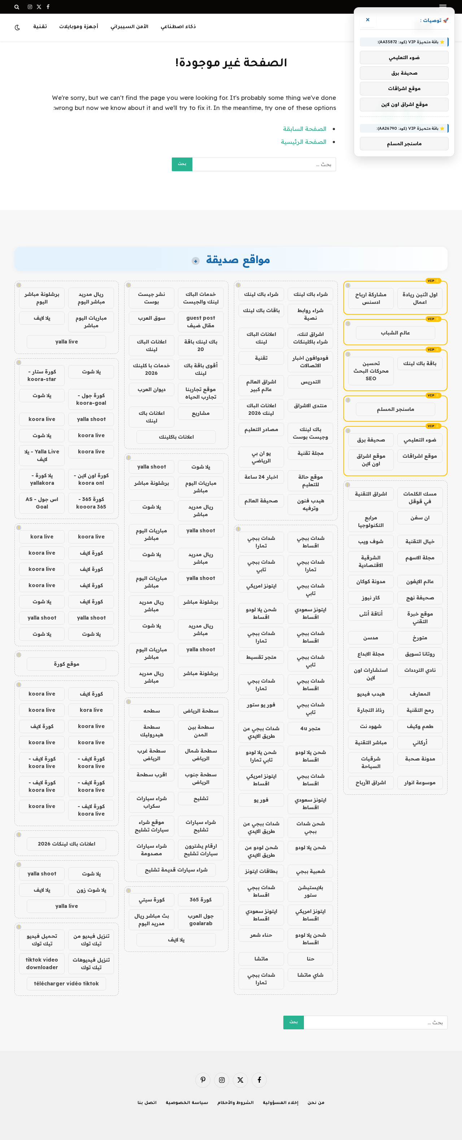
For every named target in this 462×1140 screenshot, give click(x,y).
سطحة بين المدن (201, 731)
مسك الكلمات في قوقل (420, 498)
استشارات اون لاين (371, 674)
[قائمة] (442, 7)
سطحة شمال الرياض (201, 755)
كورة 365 (201, 899)
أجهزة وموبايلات (78, 27)
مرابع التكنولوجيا (371, 521)
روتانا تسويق (420, 654)
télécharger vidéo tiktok (66, 983)
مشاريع (201, 413)
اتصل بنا (147, 1103)
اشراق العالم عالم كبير (261, 385)
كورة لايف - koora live (91, 762)
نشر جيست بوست (151, 298)
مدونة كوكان (370, 581)
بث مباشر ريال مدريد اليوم (151, 920)
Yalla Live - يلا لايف (42, 455)
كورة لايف (91, 553)
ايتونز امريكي (261, 585)
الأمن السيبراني (129, 27)
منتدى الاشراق (310, 405)
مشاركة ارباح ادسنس (371, 298)
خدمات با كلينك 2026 (151, 369)
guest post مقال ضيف (200, 322)
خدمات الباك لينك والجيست (201, 298)
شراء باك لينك (310, 294)
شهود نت (371, 726)
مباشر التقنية (371, 742)
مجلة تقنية (310, 453)
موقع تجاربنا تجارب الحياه (200, 393)
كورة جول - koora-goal (91, 399)
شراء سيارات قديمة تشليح (176, 869)
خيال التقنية (420, 541)
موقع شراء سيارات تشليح (152, 826)
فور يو (261, 800)
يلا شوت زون (91, 890)
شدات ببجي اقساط (310, 542)
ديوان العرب (152, 389)
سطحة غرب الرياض (151, 755)
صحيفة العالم (261, 500)
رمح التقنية (420, 710)
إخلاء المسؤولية (280, 1103)
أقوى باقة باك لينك (201, 369)
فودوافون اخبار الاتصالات (310, 362)
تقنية (40, 27)
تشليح (200, 798)
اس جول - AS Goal (42, 503)
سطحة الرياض (200, 710)
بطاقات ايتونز (261, 871)
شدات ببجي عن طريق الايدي (261, 732)
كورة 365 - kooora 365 (91, 503)
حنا (310, 958)
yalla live (66, 341)
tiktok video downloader (42, 964)
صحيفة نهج (420, 597)
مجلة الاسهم (420, 557)
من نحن (316, 1103)
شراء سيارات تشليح (201, 826)
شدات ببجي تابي (261, 566)
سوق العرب (151, 318)
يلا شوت (200, 466)
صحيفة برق (371, 439)
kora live (41, 536)
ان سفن (420, 517)
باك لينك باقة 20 (200, 345)
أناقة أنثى (371, 614)
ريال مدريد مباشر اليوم (91, 298)
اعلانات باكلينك (176, 437)
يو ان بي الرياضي (261, 457)
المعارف (420, 694)
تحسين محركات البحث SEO (371, 371)
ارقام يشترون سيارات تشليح (201, 850)
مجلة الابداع (370, 654)
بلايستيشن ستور (310, 891)
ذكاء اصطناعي (178, 27)
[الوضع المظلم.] (18, 27)
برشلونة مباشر (151, 483)
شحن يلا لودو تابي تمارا (261, 756)
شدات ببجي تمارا (261, 542)
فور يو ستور (261, 704)
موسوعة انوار (420, 782)
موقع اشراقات (419, 456)
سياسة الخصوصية (187, 1103)
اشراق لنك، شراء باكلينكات (310, 338)
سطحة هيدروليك (151, 731)
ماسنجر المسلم (395, 409)
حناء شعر (261, 935)
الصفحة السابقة (304, 128)
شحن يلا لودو (310, 847)
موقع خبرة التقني (420, 618)
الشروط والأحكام (235, 1103)
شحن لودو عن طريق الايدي (261, 851)
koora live (42, 419)
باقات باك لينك (261, 310)
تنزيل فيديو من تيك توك (91, 940)
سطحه (151, 710)
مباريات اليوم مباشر (201, 487)
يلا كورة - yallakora (42, 479)
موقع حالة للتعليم (310, 481)
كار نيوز (371, 597)
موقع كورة (66, 664)
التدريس (311, 381)
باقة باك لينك (419, 363)
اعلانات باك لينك (152, 417)
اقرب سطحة (151, 774)
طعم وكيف (420, 726)
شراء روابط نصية (310, 314)
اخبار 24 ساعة (261, 477)
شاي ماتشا (310, 975)
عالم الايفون (420, 581)
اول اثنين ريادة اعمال (419, 298)
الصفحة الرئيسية (303, 141)
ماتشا (261, 958)
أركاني (420, 742)
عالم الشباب (395, 332)
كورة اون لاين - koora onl (91, 479)
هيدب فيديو (371, 694)
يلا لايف (176, 939)
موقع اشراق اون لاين (371, 460)
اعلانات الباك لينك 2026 (261, 409)
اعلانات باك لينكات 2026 (66, 843)
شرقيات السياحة (370, 762)
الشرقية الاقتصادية (370, 561)
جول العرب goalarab (201, 920)
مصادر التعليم (261, 429)
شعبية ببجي (310, 871)
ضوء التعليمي (420, 439)
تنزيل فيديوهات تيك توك (91, 964)
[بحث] (17, 7)
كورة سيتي (152, 899)
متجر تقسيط (261, 657)
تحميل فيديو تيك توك (42, 940)
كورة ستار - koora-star (41, 375)
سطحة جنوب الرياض (201, 778)
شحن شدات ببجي (310, 827)
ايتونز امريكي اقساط (261, 780)
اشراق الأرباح (371, 782)
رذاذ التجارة (370, 710)
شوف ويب (370, 541)
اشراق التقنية (371, 494)
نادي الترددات (420, 670)
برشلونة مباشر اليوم (42, 298)
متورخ (420, 637)
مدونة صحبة (420, 758)
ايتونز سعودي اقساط (310, 613)
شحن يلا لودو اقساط (261, 613)
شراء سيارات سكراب (151, 802)
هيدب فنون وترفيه (310, 504)
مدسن (370, 637)
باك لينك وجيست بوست (310, 433)
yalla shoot (151, 466)
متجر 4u (310, 728)
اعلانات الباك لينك (261, 338)
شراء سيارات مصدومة (151, 850)
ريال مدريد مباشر (200, 511)
